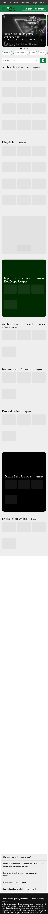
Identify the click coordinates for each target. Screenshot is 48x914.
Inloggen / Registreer (34, 9)
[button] (7, 53)
